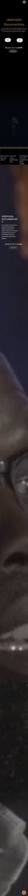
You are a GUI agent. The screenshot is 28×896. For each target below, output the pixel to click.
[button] (8, 40)
